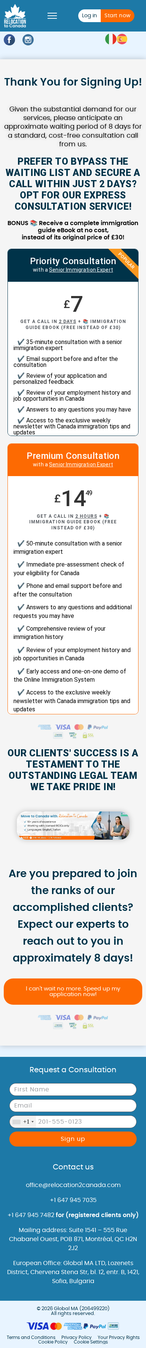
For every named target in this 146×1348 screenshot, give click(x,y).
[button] (52, 15)
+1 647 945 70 (69, 1200)
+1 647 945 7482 (73, 1215)
